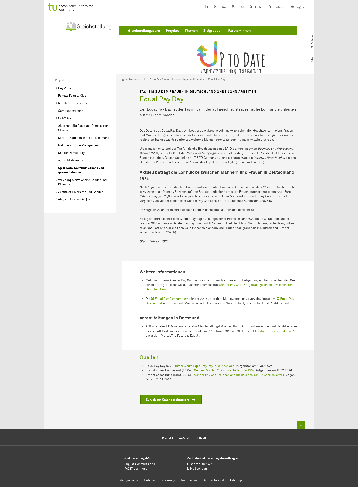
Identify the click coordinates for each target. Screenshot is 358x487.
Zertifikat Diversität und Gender (80, 192)
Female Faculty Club (72, 95)
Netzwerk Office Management (79, 145)
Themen (191, 31)
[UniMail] (242, 7)
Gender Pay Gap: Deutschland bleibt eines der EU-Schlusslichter (238, 375)
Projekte (172, 31)
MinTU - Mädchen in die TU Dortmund (83, 138)
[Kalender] (206, 7)
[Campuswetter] (224, 7)
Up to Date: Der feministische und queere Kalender (81, 170)
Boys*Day (65, 88)
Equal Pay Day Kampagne (172, 298)
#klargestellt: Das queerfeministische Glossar (84, 128)
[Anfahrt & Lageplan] (215, 7)
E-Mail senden (197, 468)
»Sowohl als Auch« (71, 160)
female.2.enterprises (72, 103)
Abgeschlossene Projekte (75, 199)
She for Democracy (71, 153)
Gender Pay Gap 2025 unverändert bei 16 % (224, 370)
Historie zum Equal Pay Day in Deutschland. (205, 366)
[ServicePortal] (233, 7)
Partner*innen (239, 31)
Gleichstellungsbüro (144, 31)
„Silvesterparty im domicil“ (275, 331)
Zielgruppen (213, 31)
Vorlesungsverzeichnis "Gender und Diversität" (82, 182)
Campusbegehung (70, 110)
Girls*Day (64, 118)
